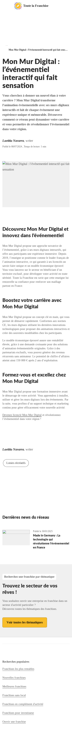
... (7, 44)
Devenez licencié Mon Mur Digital (22, 414)
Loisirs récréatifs (15, 462)
